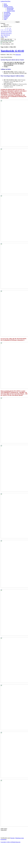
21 (4, 33)
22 (6, 33)
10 (9, 30)
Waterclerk (18, 54)
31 (9, 35)
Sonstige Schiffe (11, 11)
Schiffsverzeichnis (8, 6)
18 (10, 31)
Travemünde (7, 12)
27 (3, 35)
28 (4, 35)
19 (1, 33)
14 (4, 31)
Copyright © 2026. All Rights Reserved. (10, 842)
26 (1, 35)
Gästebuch (6, 16)
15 (6, 31)
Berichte (6, 5)
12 (1, 31)
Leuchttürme (7, 15)
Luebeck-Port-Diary (5, 1)
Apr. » (6, 36)
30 (7, 35)
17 (9, 31)
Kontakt (6, 17)
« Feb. (2, 36)
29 (6, 35)
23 (7, 33)
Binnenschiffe (10, 8)
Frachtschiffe (10, 9)
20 (3, 33)
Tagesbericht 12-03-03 (12, 50)
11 (10, 30)
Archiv (2, 39)
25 (10, 33)
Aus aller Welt (7, 13)
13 (3, 31)
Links (5, 19)
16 (7, 31)
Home (5, 4)
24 (9, 33)
